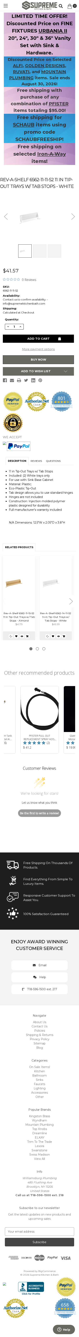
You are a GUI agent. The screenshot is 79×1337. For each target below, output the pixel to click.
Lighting (40, 1088)
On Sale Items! (39, 1067)
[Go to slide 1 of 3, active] (30, 648)
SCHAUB (23, 125)
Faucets (39, 1084)
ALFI (18, 65)
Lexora (39, 1146)
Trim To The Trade (39, 1142)
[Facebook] (5, 380)
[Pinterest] (40, 380)
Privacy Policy (39, 1039)
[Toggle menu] (5, 5)
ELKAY (39, 1137)
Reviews (36, 460)
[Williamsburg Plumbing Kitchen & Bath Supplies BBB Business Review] (31, 1286)
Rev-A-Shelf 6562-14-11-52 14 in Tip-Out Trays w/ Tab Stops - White (55, 617)
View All (39, 1159)
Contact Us (39, 1026)
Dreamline (39, 1133)
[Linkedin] (33, 380)
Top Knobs (39, 1129)
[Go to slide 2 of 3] (37, 648)
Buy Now (38, 359)
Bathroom (39, 1075)
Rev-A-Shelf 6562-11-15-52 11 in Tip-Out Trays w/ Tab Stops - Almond (19, 617)
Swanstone (39, 1150)
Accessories (39, 1092)
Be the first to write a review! (39, 813)
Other (39, 1097)
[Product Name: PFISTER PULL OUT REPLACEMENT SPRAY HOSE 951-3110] (39, 720)
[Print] (19, 380)
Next (71, 601)
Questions (53, 460)
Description (17, 460)
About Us (39, 1022)
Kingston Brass (39, 1116)
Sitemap (40, 1043)
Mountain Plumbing (39, 1125)
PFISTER (58, 103)
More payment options (38, 349)
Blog (39, 1048)
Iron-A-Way (51, 154)
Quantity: (12, 319)
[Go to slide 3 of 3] (43, 648)
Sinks (39, 1080)
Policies (39, 1030)
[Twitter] (26, 380)
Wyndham (39, 1120)
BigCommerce (47, 1271)
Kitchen (39, 1071)
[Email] (12, 380)
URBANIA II (52, 31)
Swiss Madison (39, 1154)
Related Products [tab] (19, 547)
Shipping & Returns (39, 1035)
